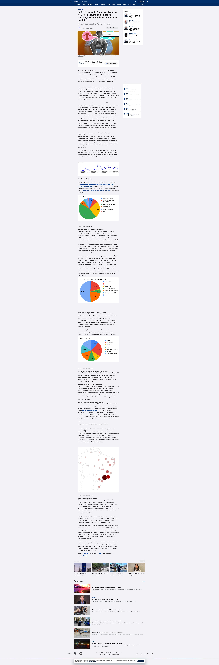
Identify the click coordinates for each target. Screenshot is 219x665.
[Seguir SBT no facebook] (141, 654)
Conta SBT (142, 1)
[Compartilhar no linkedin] (116, 28)
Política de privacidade (109, 652)
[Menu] (147, 1)
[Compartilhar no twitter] (113, 28)
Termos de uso (119, 652)
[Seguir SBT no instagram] (137, 654)
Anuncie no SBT (99, 652)
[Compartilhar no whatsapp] (107, 28)
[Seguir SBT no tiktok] (152, 654)
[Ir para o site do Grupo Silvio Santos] (72, 653)
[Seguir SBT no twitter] (144, 654)
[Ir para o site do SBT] (80, 653)
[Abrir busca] (135, 1)
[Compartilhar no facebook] (110, 28)
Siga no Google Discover (111, 63)
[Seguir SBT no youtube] (148, 654)
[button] (82, 571)
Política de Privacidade (91, 661)
